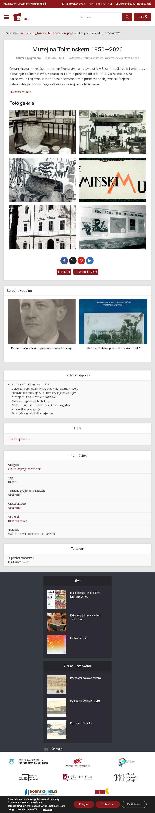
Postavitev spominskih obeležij (30, 401)
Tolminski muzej (18, 521)
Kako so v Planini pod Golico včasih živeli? (113, 348)
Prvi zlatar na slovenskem (85, 678)
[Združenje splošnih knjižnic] (102, 792)
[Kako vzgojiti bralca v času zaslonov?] (56, 622)
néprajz (21, 469)
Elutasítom (107, 804)
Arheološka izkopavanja (25, 409)
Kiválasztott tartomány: (25, 3)
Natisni (65, 272)
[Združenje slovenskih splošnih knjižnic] (77, 777)
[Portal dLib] (28, 777)
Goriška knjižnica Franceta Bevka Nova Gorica (111, 58)
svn (91, 3)
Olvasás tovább (20, 92)
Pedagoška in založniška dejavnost (32, 413)
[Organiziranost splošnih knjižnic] (77, 762)
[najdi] (127, 17)
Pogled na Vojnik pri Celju (85, 700)
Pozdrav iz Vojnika (81, 723)
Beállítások (134, 804)
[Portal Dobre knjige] (41, 792)
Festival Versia (78, 638)
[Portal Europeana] (126, 762)
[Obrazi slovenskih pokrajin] (126, 777)
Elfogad (83, 804)
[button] (138, 329)
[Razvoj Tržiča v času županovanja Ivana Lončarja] (42, 321)
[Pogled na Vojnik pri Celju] (56, 707)
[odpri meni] (6, 17)
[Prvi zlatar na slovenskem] (56, 684)
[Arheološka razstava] (42, 132)
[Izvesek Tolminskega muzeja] (112, 180)
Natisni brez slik (87, 272)
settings (47, 809)
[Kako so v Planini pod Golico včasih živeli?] (113, 321)
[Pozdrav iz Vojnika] (56, 729)
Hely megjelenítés (18, 439)
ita (104, 3)
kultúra (12, 469)
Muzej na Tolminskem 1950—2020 (29, 384)
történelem (35, 469)
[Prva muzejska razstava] (112, 227)
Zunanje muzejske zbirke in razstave (33, 397)
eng (98, 3)
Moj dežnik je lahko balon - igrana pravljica (85, 594)
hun (110, 3)
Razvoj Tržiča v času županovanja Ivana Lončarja (41, 348)
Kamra (56, 749)
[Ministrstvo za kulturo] (28, 762)
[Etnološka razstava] (112, 132)
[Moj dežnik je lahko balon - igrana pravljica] (56, 599)
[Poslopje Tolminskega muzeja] (42, 227)
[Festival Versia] (56, 644)
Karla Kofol (14, 508)
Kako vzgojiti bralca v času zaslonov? (85, 617)
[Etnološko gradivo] (42, 180)
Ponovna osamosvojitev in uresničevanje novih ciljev (43, 393)
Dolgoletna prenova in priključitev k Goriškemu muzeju (44, 388)
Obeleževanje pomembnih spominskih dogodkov (41, 405)
